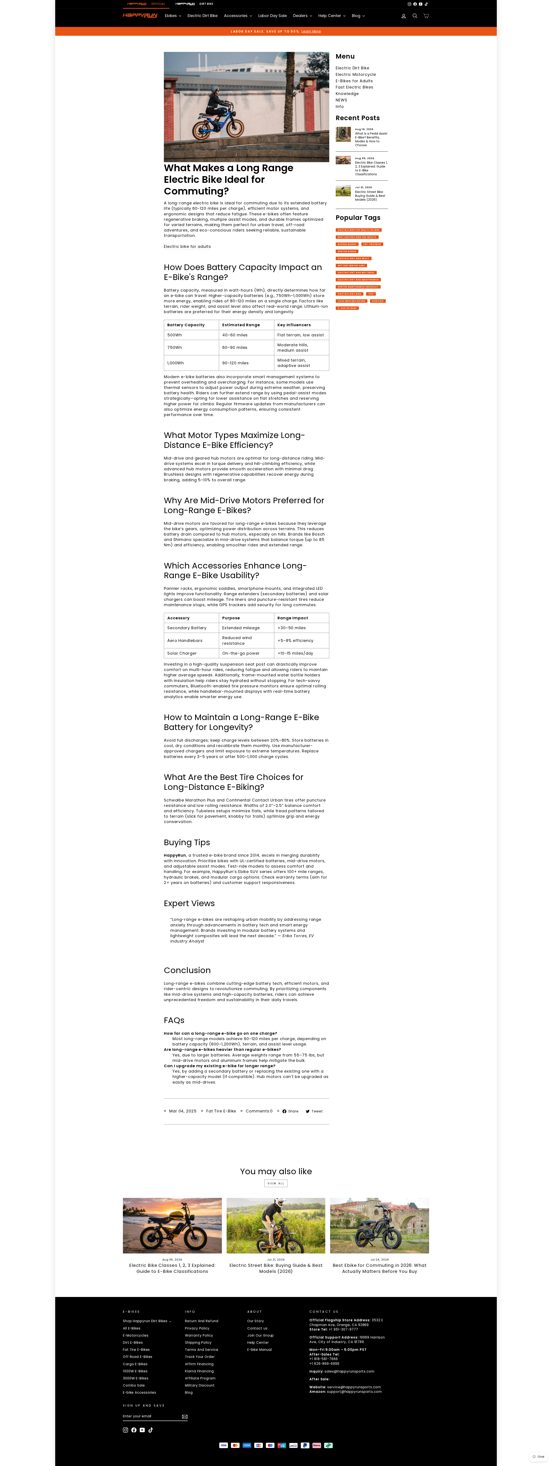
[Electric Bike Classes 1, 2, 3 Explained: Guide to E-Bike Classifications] (172, 1225)
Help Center (330, 15)
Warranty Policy (199, 1335)
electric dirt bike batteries (356, 272)
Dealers (301, 15)
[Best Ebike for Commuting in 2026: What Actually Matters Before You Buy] (379, 1225)
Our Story (255, 1321)
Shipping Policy (198, 1342)
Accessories (236, 15)
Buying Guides (347, 244)
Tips (371, 294)
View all (276, 1183)
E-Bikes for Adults (354, 81)
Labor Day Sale (272, 15)
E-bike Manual (259, 1349)
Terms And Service (201, 1349)
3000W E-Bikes (136, 1378)
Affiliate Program (200, 1378)
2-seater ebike (347, 308)
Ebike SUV (248, 871)
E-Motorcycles (136, 1335)
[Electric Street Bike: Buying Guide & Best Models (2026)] (276, 1225)
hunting (377, 301)
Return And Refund (201, 1321)
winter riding (347, 251)
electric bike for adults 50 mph (359, 230)
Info (340, 106)
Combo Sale (134, 1385)
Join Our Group (260, 1335)
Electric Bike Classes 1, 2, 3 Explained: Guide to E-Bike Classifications (371, 168)
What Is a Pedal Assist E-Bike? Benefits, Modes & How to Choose (371, 139)
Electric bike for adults (187, 246)
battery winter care (351, 265)
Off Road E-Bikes (137, 1356)
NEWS (341, 100)
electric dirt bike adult (353, 258)
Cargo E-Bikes (135, 1364)
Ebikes (171, 15)
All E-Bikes (132, 1328)
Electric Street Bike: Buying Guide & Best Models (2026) (370, 196)
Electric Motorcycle (356, 74)
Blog (356, 15)
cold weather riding (351, 301)
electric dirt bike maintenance (358, 279)
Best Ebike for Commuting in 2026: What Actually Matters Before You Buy (380, 1268)
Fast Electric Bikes (354, 87)
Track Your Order (200, 1356)
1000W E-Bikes (135, 1371)
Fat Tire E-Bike (221, 1111)
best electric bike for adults (357, 237)
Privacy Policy (197, 1328)
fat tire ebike (372, 244)
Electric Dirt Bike (203, 15)
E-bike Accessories (139, 1392)
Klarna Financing (199, 1371)
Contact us (257, 1328)
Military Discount (200, 1385)
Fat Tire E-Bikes (136, 1349)
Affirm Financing (199, 1364)
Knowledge (347, 93)
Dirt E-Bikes (133, 1342)
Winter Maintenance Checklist (358, 287)
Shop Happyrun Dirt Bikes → (147, 1321)
